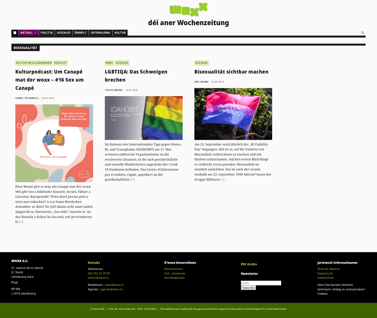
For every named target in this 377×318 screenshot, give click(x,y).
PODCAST (60, 62)
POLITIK (47, 32)
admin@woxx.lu (98, 277)
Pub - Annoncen (174, 273)
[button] (363, 33)
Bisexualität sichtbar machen (231, 71)
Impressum (325, 273)
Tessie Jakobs (114, 90)
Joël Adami (201, 81)
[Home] (14, 33)
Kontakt (94, 262)
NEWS (109, 62)
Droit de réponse (329, 269)
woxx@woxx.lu (114, 285)
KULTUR (120, 32)
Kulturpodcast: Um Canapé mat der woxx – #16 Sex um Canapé (49, 79)
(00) (99, 273)
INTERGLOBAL (101, 32)
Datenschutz (326, 277)
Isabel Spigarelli (27, 98)
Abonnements (173, 269)
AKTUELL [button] (26, 32)
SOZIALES (63, 32)
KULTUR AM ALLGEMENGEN (34, 62)
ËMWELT (81, 32)
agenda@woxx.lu (111, 289)
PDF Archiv (249, 264)
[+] (21, 222)
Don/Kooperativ (174, 277)
